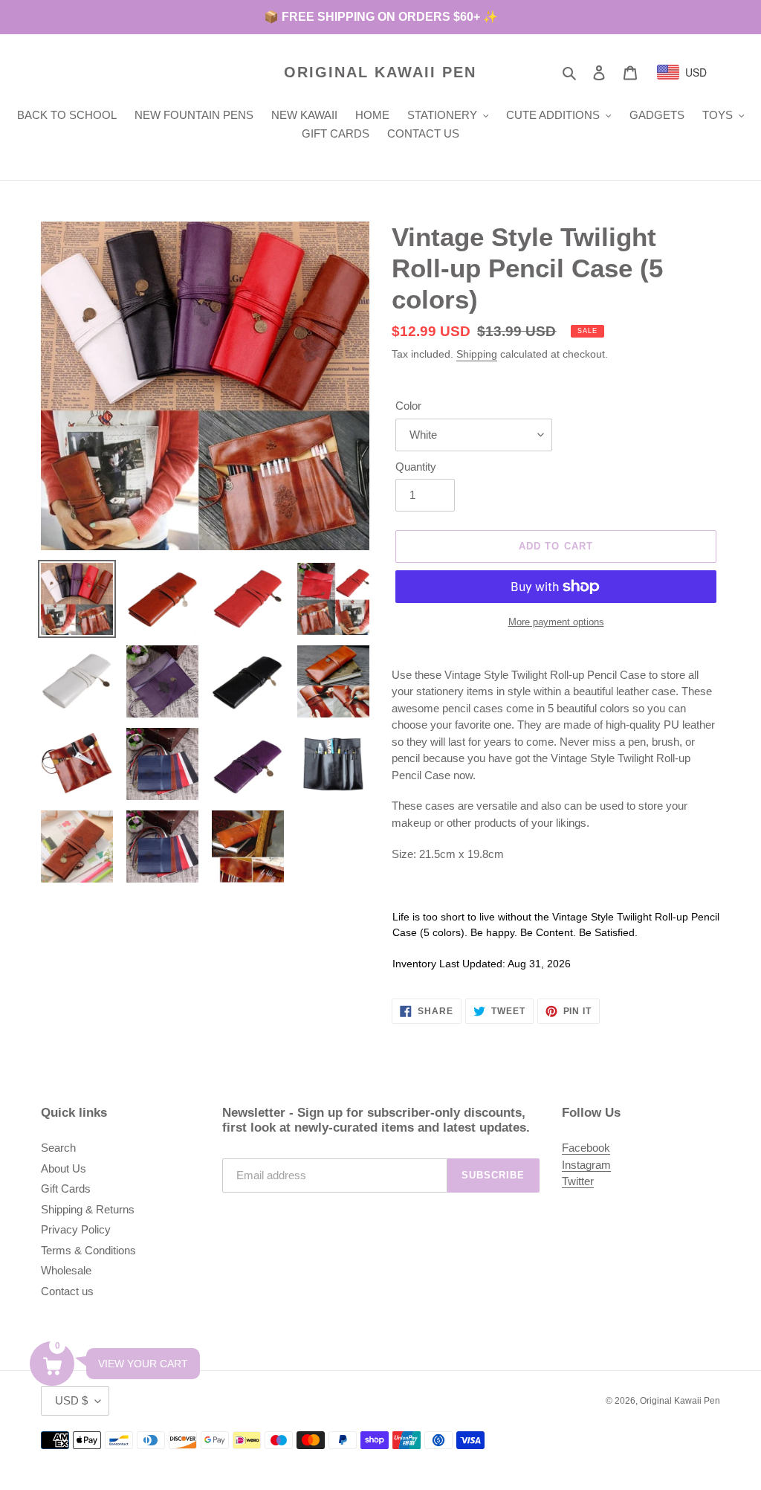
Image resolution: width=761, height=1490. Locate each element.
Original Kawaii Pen (380, 72)
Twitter (578, 1181)
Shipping (476, 354)
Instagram (586, 1164)
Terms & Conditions (88, 1250)
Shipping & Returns (88, 1209)
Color (408, 405)
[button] (52, 1363)
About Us (63, 1168)
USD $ (71, 1400)
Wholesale (66, 1270)
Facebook (586, 1147)
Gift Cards (66, 1188)
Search (58, 1147)
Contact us (67, 1291)
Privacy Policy (76, 1229)
